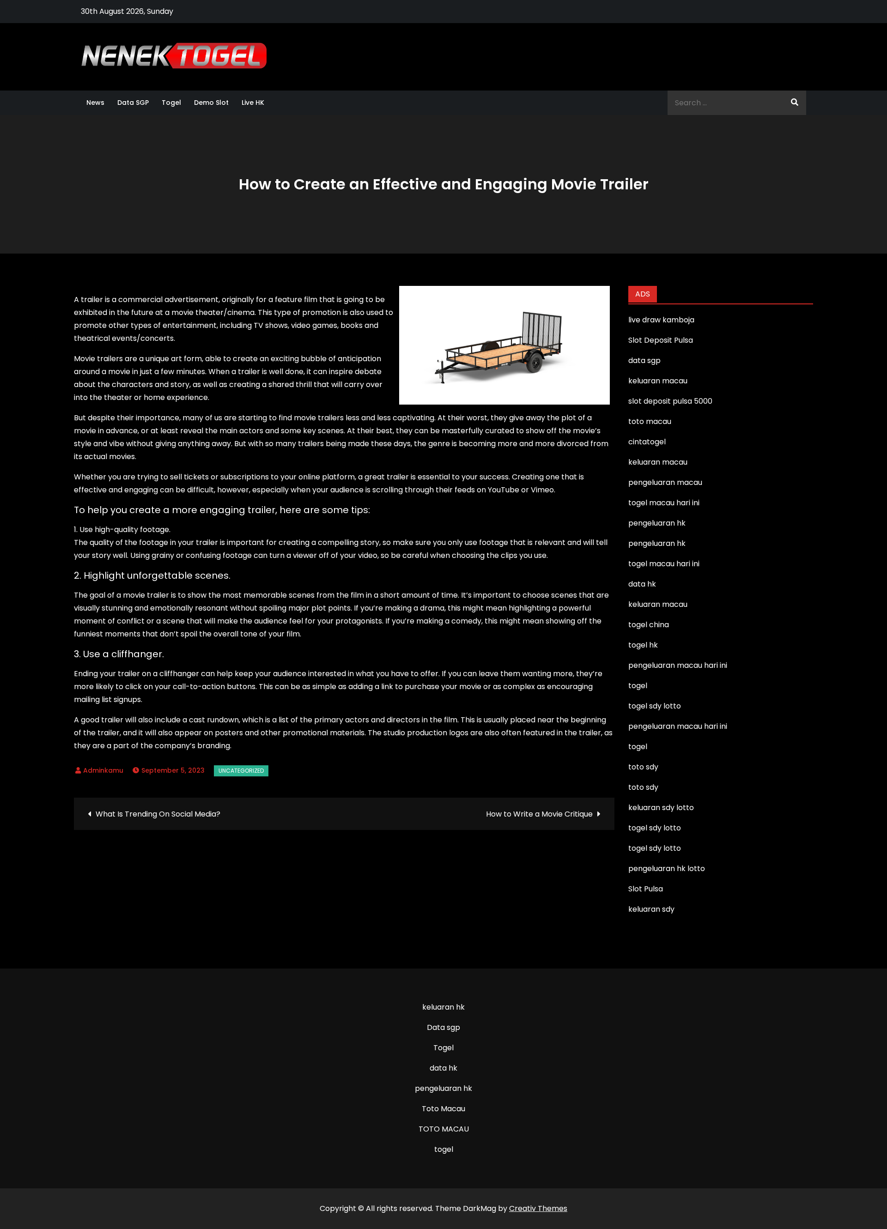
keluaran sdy (651, 909)
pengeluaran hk (443, 1088)
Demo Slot (211, 102)
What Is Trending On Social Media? (158, 814)
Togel (171, 102)
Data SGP (133, 102)
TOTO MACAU (444, 1129)
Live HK (253, 102)
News (95, 102)
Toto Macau (443, 1108)
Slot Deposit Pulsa (660, 340)
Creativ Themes (538, 1208)
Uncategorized (241, 771)
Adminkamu (103, 770)
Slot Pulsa (645, 889)
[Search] (794, 103)
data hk (443, 1068)
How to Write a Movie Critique (539, 814)
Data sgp (443, 1027)
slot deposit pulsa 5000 (670, 401)
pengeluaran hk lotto (666, 868)
